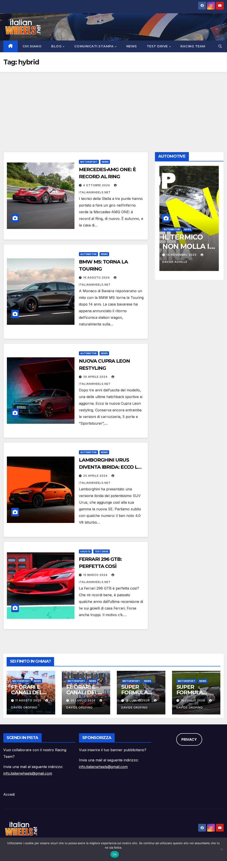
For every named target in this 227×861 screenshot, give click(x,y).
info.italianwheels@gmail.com (27, 773)
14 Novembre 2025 (182, 254)
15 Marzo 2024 (95, 575)
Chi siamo (32, 46)
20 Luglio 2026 (83, 700)
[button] (220, 46)
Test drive (158, 46)
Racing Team (192, 46)
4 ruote (85, 551)
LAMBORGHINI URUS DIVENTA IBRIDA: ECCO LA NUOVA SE (110, 467)
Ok (115, 854)
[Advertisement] (113, 105)
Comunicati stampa (94, 46)
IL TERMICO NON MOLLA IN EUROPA (188, 246)
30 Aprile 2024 (95, 376)
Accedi (9, 794)
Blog (57, 46)
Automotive (88, 254)
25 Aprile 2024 (95, 475)
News (131, 46)
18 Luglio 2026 (193, 700)
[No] (221, 849)
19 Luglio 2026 (138, 700)
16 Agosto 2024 (97, 277)
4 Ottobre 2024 (97, 185)
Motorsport (89, 162)
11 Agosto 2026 (28, 700)
